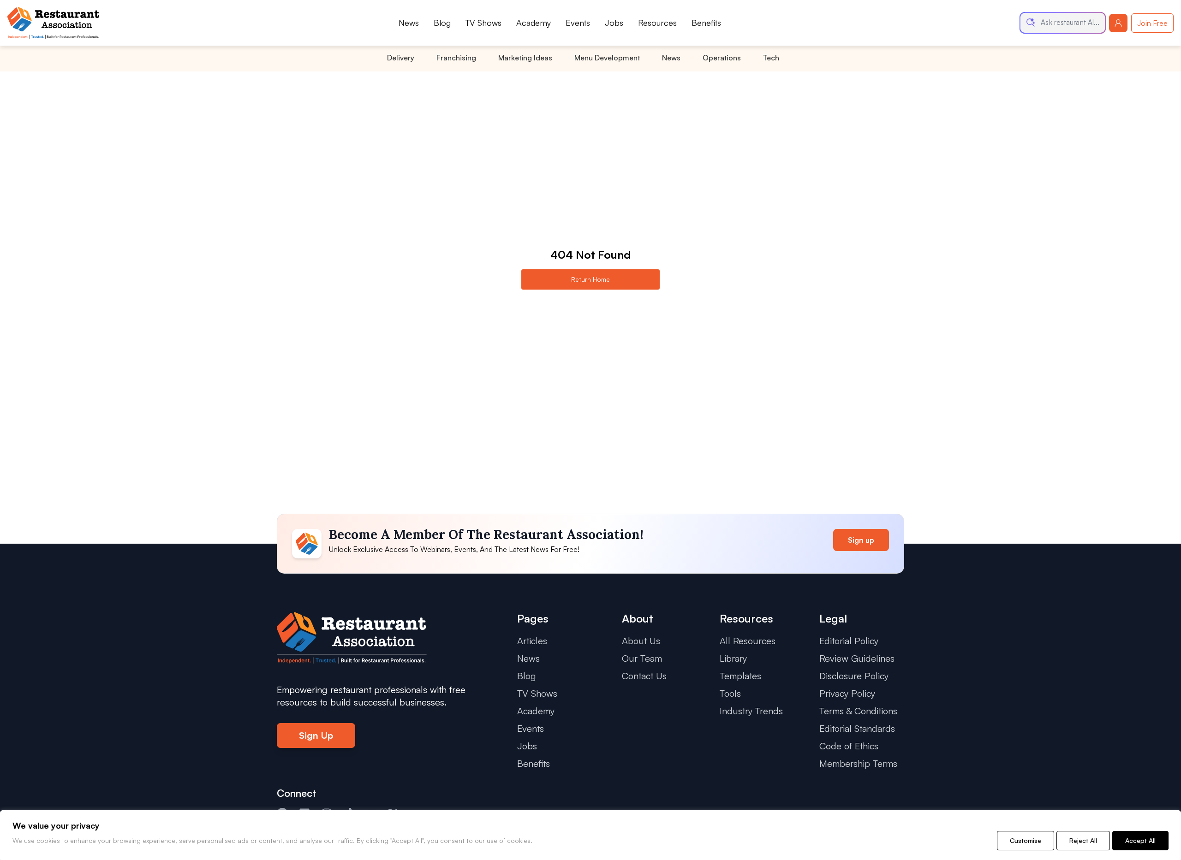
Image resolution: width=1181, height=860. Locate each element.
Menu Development (607, 57)
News (409, 23)
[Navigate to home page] (53, 23)
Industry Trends (751, 711)
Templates (740, 676)
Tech (771, 57)
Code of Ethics (848, 746)
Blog (442, 23)
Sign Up (316, 735)
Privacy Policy (847, 693)
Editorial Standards (857, 728)
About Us (641, 640)
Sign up (861, 540)
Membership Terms (858, 763)
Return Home (590, 279)
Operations (722, 57)
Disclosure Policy (854, 676)
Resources (657, 23)
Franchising (456, 57)
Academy (533, 23)
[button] (1063, 23)
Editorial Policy (848, 640)
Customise (1025, 840)
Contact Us (644, 676)
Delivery (400, 57)
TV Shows (483, 23)
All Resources (747, 640)
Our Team (642, 658)
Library (733, 658)
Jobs (614, 23)
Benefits (706, 23)
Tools (730, 693)
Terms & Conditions (858, 711)
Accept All (1140, 840)
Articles (532, 640)
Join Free (1152, 23)
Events (578, 23)
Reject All (1083, 840)
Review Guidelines (857, 658)
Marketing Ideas (525, 57)
